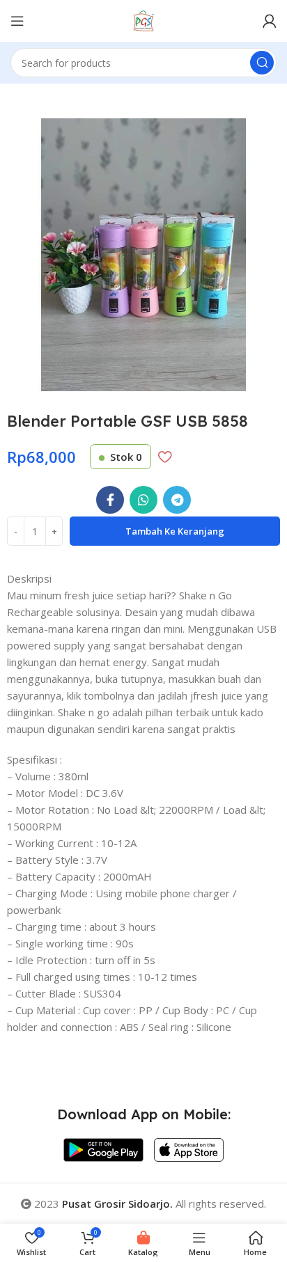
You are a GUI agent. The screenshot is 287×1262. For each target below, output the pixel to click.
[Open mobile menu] (17, 21)
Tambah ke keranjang (174, 531)
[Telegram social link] (177, 500)
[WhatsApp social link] (143, 500)
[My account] (270, 21)
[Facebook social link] (110, 500)
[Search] (262, 62)
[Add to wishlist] (164, 457)
